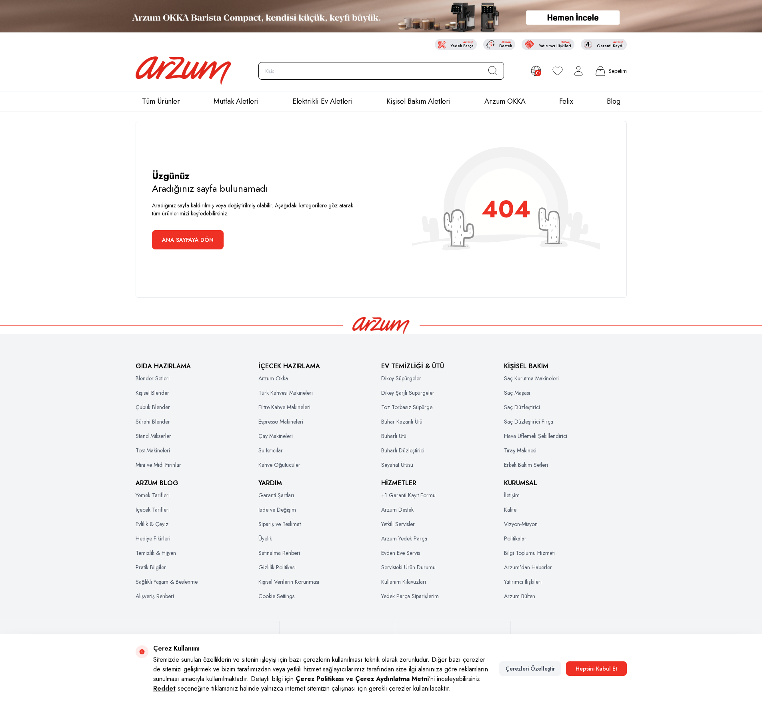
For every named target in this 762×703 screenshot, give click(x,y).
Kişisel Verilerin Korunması (288, 582)
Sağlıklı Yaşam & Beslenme (167, 582)
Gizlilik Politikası (277, 567)
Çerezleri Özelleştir (530, 669)
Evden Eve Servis (400, 553)
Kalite (510, 510)
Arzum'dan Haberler (528, 567)
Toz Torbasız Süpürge (406, 407)
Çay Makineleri (275, 436)
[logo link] (184, 70)
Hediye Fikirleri (153, 538)
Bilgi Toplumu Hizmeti (529, 553)
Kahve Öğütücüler (279, 465)
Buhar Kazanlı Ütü (401, 422)
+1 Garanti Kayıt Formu (408, 495)
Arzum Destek (397, 510)
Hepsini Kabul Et (596, 669)
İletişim (512, 495)
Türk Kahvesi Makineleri (285, 393)
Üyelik (265, 538)
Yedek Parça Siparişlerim (410, 596)
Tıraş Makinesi (520, 450)
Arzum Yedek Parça (404, 538)
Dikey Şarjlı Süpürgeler (407, 393)
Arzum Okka (273, 378)
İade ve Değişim (277, 510)
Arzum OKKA (505, 101)
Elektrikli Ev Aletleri (322, 101)
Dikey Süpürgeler (401, 378)
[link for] (381, 16)
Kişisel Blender (152, 393)
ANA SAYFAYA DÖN (188, 240)
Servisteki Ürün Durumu (408, 567)
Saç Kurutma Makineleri (531, 378)
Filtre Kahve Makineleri (284, 407)
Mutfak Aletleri (236, 101)
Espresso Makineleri (280, 422)
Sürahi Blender (153, 422)
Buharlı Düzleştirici (402, 450)
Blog (613, 101)
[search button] (493, 71)
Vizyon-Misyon (521, 524)
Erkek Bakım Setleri (526, 465)
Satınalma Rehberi (279, 553)
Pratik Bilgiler (151, 567)
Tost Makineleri (153, 450)
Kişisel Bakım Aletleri (418, 101)
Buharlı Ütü (393, 436)
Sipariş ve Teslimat (279, 524)
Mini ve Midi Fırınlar (158, 465)
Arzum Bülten (519, 596)
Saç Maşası (517, 393)
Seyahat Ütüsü (397, 465)
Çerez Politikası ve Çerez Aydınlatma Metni (362, 678)
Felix (566, 101)
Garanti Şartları (276, 495)
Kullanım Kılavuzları (403, 582)
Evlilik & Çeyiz (152, 524)
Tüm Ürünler (161, 101)
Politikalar (515, 538)
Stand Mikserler (153, 436)
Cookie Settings (276, 596)
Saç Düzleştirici (522, 407)
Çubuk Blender (153, 407)
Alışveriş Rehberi (155, 596)
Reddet (164, 688)
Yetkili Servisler (398, 524)
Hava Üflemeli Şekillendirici (535, 436)
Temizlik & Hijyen (156, 553)
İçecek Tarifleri (153, 510)
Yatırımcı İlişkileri (523, 582)
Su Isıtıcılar (270, 450)
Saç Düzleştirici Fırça (528, 422)
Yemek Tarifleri (153, 495)
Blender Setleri (153, 378)
